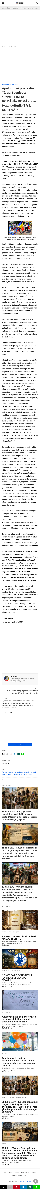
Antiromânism (6, 8)
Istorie (4, 1143)
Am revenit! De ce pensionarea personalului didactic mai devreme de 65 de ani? (19, 1019)
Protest (13, 46)
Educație (12, 931)
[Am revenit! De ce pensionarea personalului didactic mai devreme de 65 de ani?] (20, 1000)
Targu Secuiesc (7, 774)
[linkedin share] (15, 754)
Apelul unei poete (7, 772)
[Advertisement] (20, 66)
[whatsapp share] (18, 754)
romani (33, 772)
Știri (18, 931)
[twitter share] (3, 754)
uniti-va (30, 774)
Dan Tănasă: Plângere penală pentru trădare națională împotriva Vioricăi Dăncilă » (22, 692)
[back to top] (35, 1181)
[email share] (7, 754)
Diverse (4, 1053)
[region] (20, 27)
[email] (10, 1187)
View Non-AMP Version (25, 1181)
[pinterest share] (11, 754)
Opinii (11, 1012)
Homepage (5, 46)
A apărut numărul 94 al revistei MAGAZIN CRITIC (19, 937)
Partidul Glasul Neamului (11, 970)
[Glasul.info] (19, 3)
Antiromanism (6, 84)
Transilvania (16, 1097)
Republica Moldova (27, 8)
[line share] (22, 754)
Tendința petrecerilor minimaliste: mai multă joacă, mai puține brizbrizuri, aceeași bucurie (18, 1062)
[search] (37, 3)
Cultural (5, 931)
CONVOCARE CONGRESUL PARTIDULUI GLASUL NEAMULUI (17, 977)
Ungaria (24, 1097)
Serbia (37, 8)
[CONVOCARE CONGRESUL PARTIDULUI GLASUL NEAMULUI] (20, 959)
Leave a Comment (20, 745)
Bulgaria (16, 8)
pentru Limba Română (22, 772)
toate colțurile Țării (19, 774)
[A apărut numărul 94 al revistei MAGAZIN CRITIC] (20, 920)
